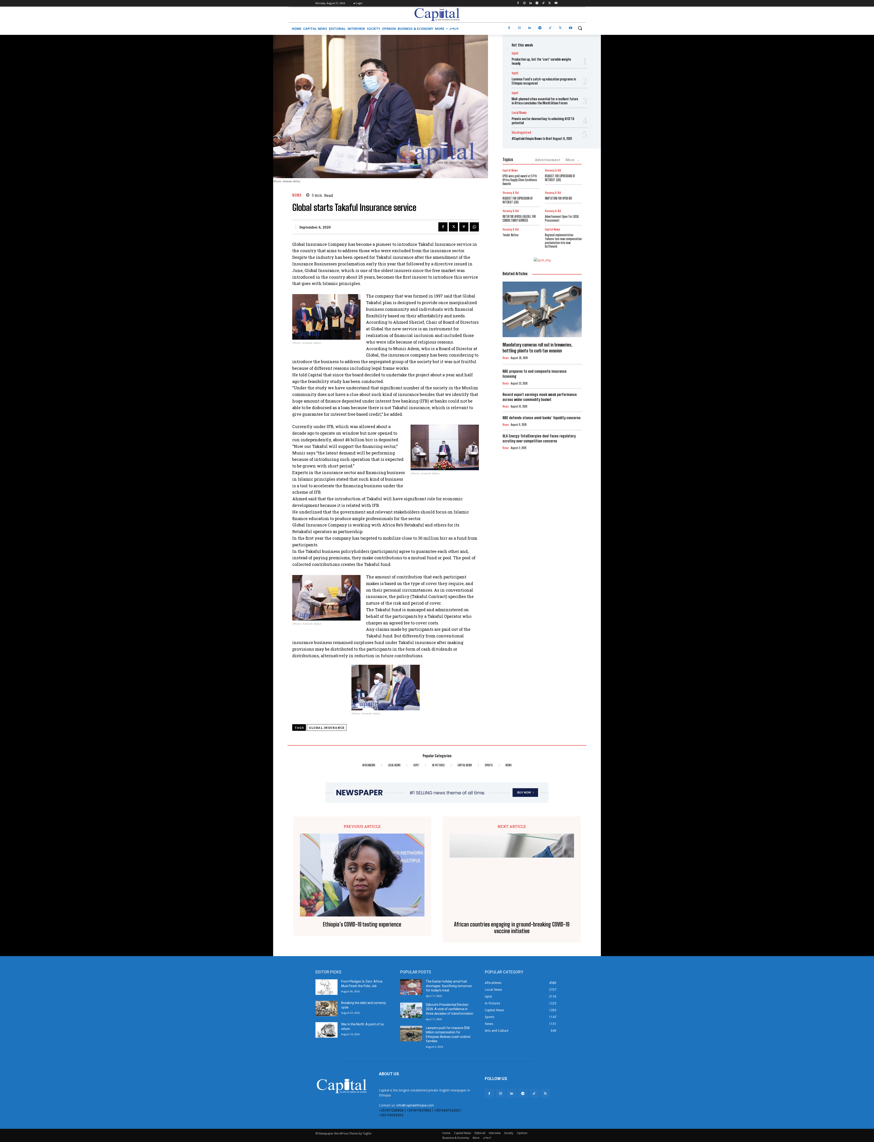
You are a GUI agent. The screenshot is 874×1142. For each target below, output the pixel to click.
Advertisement (547, 159)
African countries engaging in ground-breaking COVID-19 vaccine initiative (511, 927)
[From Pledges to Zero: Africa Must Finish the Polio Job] (326, 987)
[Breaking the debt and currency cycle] (326, 1008)
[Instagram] (524, 3)
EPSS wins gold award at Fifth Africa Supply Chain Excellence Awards (520, 180)
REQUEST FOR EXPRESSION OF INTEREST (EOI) (560, 178)
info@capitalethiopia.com (415, 1105)
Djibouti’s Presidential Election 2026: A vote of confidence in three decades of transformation (449, 1009)
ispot (515, 53)
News (296, 195)
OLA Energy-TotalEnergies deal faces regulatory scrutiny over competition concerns (539, 438)
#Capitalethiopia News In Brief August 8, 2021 (542, 138)
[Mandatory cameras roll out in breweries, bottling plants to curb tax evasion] (542, 309)
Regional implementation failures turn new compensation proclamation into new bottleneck (563, 240)
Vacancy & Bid (553, 170)
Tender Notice (510, 235)
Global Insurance (326, 728)
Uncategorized (521, 132)
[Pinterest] (463, 226)
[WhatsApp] (474, 226)
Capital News (510, 170)
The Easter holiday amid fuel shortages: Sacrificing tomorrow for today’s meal (449, 986)
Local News (519, 112)
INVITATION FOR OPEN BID (558, 198)
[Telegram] (537, 3)
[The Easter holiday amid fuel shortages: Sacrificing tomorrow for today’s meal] (411, 987)
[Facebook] (518, 3)
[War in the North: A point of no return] (326, 1030)
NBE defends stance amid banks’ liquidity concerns (542, 417)
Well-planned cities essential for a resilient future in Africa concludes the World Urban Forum (545, 101)
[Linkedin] (530, 3)
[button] (579, 28)
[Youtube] (556, 3)
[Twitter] (549, 3)
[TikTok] (543, 3)
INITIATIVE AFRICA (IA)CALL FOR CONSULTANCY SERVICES (519, 218)
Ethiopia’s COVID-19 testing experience (362, 924)
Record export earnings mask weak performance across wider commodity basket (540, 397)
